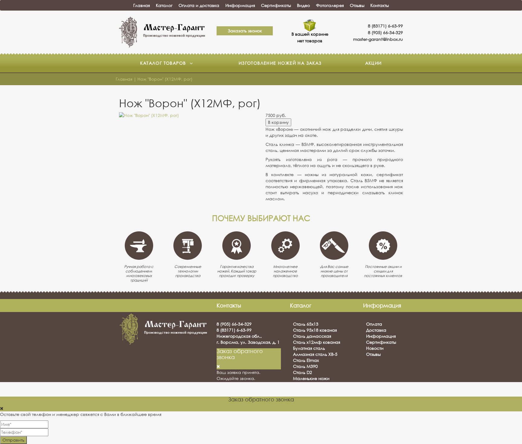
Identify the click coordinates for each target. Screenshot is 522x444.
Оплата (374, 324)
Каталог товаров (163, 63)
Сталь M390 (305, 366)
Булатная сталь (309, 348)
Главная (141, 5)
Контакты (379, 5)
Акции (373, 63)
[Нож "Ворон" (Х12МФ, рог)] (187, 115)
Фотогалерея (330, 5)
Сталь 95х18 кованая (315, 330)
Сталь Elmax (306, 360)
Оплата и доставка (199, 5)
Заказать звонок (245, 30)
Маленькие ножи (311, 378)
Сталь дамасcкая (312, 336)
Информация (240, 5)
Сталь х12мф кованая (316, 342)
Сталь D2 (302, 372)
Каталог (164, 5)
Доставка (376, 330)
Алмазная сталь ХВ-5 (315, 354)
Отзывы (357, 5)
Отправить (13, 439)
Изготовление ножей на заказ (280, 63)
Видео (303, 5)
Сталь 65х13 (305, 324)
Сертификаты (276, 5)
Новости (375, 348)
